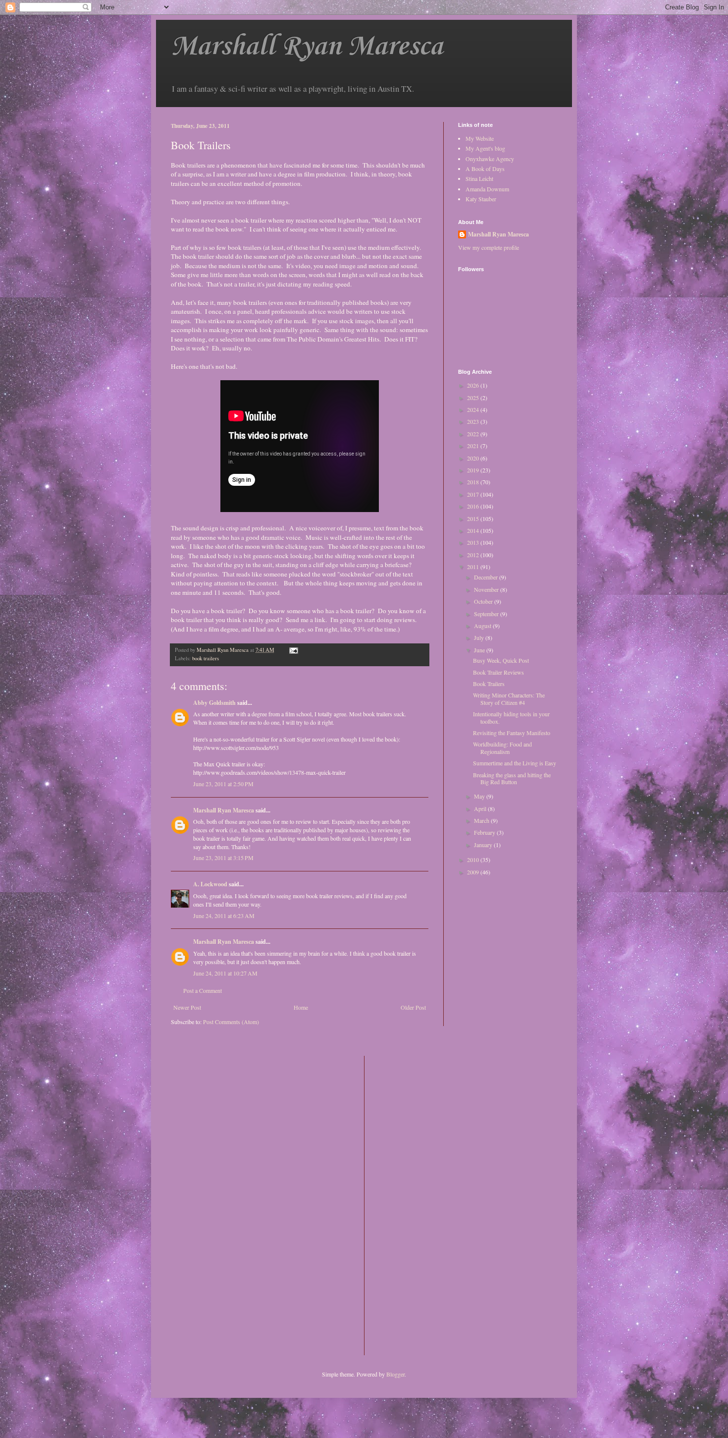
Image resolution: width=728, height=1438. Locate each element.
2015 (473, 518)
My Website (480, 138)
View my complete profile (488, 247)
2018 (473, 482)
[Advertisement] (411, 1204)
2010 (473, 859)
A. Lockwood (210, 884)
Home (301, 1007)
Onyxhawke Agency (490, 159)
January (484, 845)
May (480, 796)
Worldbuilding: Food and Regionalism (502, 747)
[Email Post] (293, 649)
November (487, 589)
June (480, 650)
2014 (473, 530)
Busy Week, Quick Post (501, 660)
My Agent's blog (485, 148)
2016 (473, 506)
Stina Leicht (479, 178)
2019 (473, 470)
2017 (473, 494)
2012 (473, 555)
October (484, 601)
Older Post (413, 1007)
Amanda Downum (487, 189)
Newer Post (187, 1007)
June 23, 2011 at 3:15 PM (223, 858)
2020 (473, 458)
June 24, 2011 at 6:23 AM (224, 916)
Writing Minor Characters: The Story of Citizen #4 (509, 698)
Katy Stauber (481, 199)
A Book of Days (485, 169)
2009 (473, 872)
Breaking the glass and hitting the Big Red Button (512, 778)
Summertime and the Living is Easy (514, 763)
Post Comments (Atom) (231, 1022)
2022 (473, 434)
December (486, 577)
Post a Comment (202, 990)
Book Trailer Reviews (498, 672)
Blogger (395, 1374)
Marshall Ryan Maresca (307, 47)
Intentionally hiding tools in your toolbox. (511, 717)
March (482, 820)
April (481, 808)
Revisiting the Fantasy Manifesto (511, 733)
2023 (473, 421)
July (479, 637)
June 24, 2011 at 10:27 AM (225, 973)
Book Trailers (489, 684)
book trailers (205, 658)
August (483, 626)
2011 (473, 567)
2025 (473, 398)
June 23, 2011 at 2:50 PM (223, 784)
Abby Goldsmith (214, 702)
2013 (473, 542)
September (487, 614)
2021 (473, 446)
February (485, 832)
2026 (473, 385)
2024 (473, 409)
